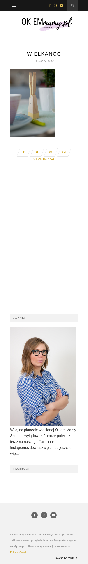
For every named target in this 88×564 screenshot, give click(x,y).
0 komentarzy (44, 159)
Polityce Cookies (19, 552)
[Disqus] (44, 240)
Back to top (65, 558)
